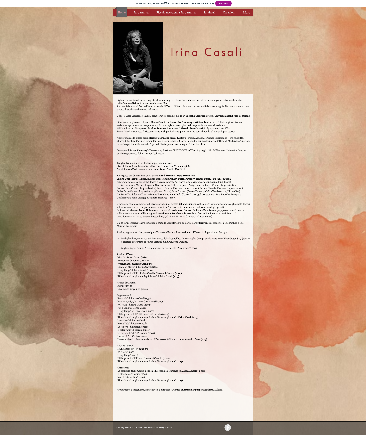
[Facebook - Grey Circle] (227, 427)
